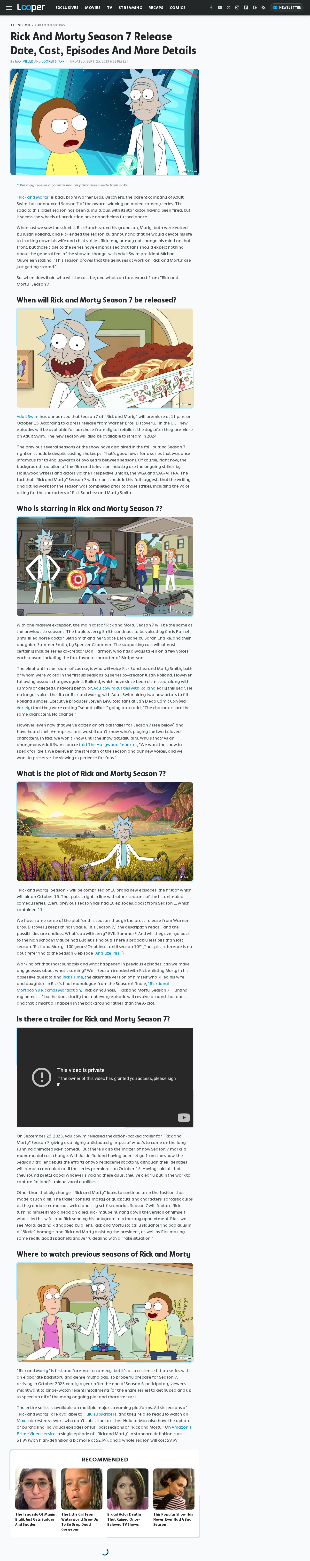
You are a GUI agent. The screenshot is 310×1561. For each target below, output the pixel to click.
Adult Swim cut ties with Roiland (124, 688)
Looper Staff (53, 61)
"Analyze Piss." (108, 953)
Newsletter (290, 8)
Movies (93, 7)
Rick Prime (72, 977)
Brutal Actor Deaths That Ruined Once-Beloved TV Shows (124, 1519)
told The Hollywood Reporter (108, 745)
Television (20, 25)
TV (109, 7)
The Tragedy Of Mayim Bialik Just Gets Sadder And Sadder (35, 1519)
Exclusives (67, 7)
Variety (24, 708)
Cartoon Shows (50, 25)
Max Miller (24, 61)
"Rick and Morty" (33, 197)
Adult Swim (28, 416)
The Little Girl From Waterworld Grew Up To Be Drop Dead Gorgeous (79, 1522)
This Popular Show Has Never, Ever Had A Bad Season (173, 1519)
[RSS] (263, 8)
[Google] (254, 8)
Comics (178, 7)
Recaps (155, 7)
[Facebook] (211, 8)
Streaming (130, 7)
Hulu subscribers (99, 1414)
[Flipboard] (246, 8)
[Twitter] (228, 8)
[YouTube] (219, 8)
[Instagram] (237, 8)
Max (21, 1421)
